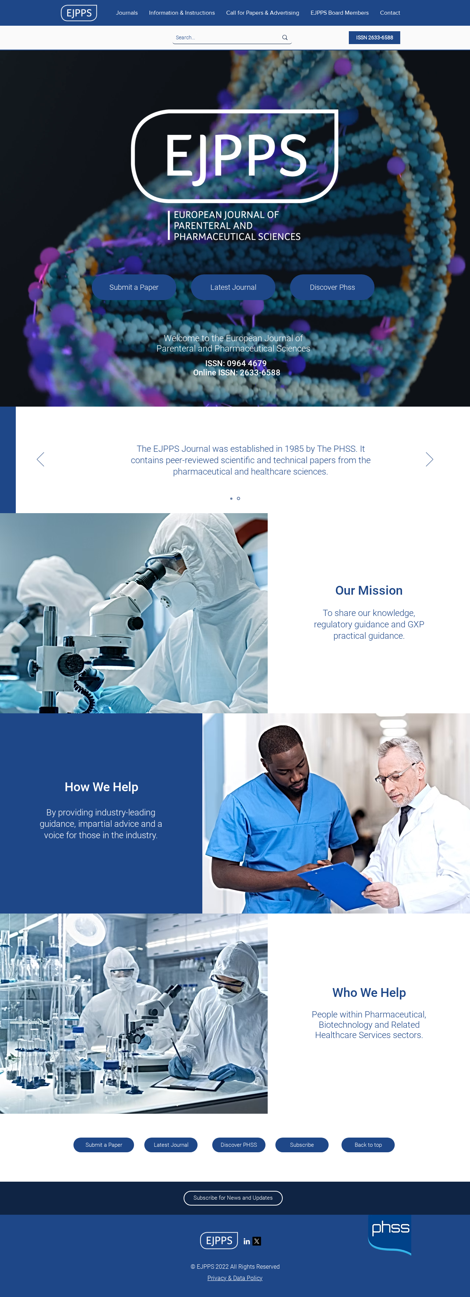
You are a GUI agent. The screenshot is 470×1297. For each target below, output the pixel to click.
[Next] (429, 460)
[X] (256, 1241)
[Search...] (285, 37)
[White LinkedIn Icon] (246, 1241)
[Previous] (40, 460)
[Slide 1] (239, 498)
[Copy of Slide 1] (232, 498)
